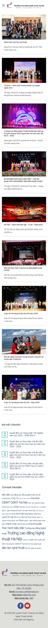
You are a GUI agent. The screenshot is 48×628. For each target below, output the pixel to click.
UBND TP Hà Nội (21, 544)
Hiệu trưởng (10, 507)
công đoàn (35, 498)
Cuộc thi (15, 498)
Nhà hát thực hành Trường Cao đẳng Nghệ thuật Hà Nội (23, 269)
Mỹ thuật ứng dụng (24, 513)
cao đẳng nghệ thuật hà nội (29, 495)
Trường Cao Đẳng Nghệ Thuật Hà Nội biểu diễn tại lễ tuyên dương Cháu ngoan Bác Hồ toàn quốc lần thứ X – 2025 (23, 133)
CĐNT (6, 502)
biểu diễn (6, 494)
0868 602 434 (29, 595)
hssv (16, 506)
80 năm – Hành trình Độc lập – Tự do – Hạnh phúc (23, 225)
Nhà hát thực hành (28, 517)
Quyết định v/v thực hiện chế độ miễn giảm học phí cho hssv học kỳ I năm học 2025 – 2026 (27, 444)
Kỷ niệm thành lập (29, 510)
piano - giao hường (30, 520)
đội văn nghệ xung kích (33, 548)
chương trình (6, 498)
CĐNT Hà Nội (18, 502)
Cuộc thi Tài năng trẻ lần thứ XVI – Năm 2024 (22, 402)
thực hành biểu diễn (13, 528)
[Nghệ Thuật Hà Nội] (25, 5)
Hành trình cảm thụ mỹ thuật (15, 42)
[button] (3, 5)
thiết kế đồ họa (22, 524)
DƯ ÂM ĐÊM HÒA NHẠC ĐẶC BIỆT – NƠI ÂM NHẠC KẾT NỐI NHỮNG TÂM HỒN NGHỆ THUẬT (23, 180)
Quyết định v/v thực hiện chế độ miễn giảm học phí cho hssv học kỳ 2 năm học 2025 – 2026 (28, 455)
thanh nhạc (11, 523)
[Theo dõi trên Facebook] (21, 606)
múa (7, 514)
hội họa (22, 507)
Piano (21, 520)
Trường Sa (26, 540)
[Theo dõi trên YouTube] (27, 606)
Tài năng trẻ (10, 544)
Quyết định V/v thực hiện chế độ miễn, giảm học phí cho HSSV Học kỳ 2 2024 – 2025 (27, 477)
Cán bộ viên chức (24, 498)
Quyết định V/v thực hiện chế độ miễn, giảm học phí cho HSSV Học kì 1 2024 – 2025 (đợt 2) (27, 466)
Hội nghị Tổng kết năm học (33, 507)
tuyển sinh (33, 540)
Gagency (30, 619)
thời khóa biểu (35, 523)
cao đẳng (14, 495)
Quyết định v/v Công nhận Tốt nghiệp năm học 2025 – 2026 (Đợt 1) (26, 434)
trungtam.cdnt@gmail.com (27, 591)
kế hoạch (18, 510)
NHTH (19, 517)
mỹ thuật (12, 514)
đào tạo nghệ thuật (13, 547)
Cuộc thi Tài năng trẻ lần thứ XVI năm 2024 (21, 313)
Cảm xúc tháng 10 (34, 503)
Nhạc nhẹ (15, 520)
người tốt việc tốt (9, 517)
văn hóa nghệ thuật (34, 544)
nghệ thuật (37, 514)
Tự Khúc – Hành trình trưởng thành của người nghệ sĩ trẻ (22, 86)
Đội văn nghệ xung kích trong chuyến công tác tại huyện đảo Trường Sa (23, 358)
